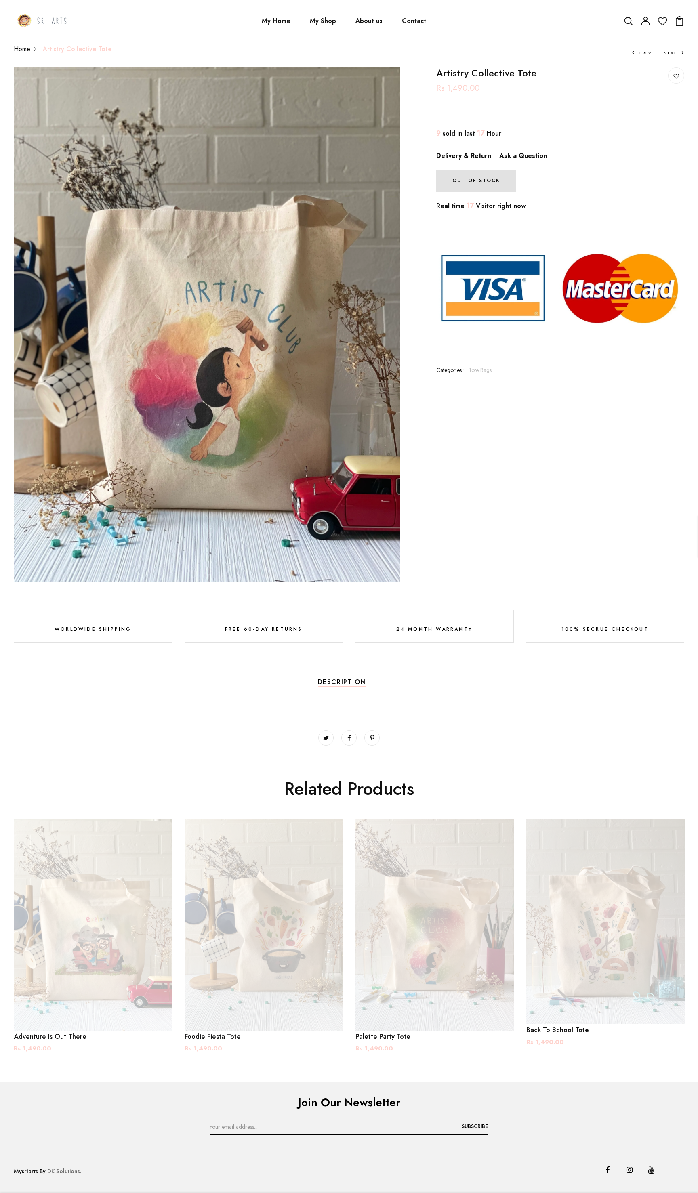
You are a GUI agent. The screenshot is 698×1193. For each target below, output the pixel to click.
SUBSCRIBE (475, 1126)
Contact (414, 20)
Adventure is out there (50, 1036)
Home (22, 49)
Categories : (450, 370)
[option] (93, 942)
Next (670, 52)
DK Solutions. (64, 1171)
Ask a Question (523, 155)
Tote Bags (480, 370)
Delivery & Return (463, 155)
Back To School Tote (557, 1030)
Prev (645, 52)
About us (369, 20)
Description (342, 682)
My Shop (323, 20)
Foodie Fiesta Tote (213, 1036)
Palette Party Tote (382, 1036)
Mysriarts (26, 1171)
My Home (276, 20)
